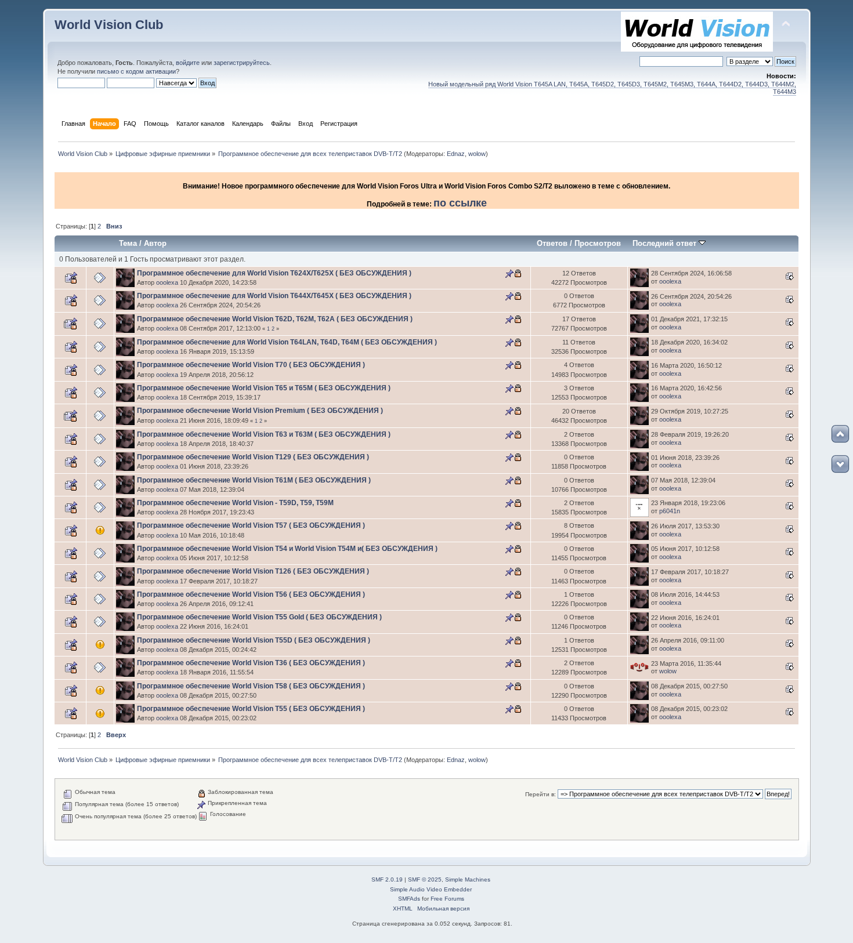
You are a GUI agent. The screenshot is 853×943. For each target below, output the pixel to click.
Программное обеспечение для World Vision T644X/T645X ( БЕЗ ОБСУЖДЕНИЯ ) (274, 296)
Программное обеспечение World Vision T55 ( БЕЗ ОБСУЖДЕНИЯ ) (251, 709)
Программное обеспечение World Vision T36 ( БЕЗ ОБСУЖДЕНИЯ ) (251, 663)
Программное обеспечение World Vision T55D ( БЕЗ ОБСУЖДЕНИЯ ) (253, 640)
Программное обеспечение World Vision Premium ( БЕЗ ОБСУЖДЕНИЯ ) (260, 411)
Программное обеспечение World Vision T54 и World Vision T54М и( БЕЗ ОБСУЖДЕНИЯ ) (287, 549)
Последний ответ (665, 243)
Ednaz (456, 153)
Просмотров (597, 243)
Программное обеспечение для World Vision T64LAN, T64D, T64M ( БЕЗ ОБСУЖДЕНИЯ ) (287, 342)
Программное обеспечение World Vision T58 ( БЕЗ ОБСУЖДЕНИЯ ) (251, 686)
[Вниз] (840, 464)
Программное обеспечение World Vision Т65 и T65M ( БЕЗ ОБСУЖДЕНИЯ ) (264, 388)
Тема (128, 243)
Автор (155, 243)
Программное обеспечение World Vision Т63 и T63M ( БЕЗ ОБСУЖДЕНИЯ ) (264, 434)
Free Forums (447, 898)
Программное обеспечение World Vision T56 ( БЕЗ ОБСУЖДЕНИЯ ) (251, 594)
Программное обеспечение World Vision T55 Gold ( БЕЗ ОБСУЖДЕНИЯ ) (259, 617)
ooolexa (167, 282)
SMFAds (409, 898)
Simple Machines (467, 879)
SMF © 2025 (425, 879)
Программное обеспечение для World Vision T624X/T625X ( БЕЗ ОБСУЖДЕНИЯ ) (274, 273)
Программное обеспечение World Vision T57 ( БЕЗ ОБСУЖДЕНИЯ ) (251, 525)
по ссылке (460, 203)
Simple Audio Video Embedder (431, 889)
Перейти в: (540, 794)
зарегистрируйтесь (242, 62)
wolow (477, 153)
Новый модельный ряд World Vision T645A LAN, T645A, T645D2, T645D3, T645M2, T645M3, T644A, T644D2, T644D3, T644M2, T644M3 (612, 88)
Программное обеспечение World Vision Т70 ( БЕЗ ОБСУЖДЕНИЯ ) (251, 365)
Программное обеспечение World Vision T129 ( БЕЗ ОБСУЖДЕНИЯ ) (253, 457)
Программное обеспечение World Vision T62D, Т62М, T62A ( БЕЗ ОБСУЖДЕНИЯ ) (275, 319)
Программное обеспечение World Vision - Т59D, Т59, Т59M (235, 503)
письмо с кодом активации (136, 71)
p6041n (669, 510)
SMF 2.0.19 (387, 879)
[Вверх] (840, 434)
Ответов (552, 243)
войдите (188, 62)
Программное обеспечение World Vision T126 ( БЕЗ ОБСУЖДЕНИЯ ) (253, 571)
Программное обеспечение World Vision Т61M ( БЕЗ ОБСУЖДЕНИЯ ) (254, 480)
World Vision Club (109, 24)
